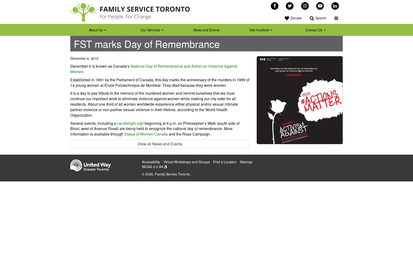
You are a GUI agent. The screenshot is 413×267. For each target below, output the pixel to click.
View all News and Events (160, 144)
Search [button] (320, 18)
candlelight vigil (130, 123)
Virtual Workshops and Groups (186, 161)
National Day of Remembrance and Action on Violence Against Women (153, 68)
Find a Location (225, 161)
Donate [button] (296, 18)
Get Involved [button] (260, 29)
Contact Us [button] (314, 29)
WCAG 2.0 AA (153, 166)
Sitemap (246, 161)
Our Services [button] (151, 29)
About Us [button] (96, 29)
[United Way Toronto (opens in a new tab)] (92, 166)
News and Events (206, 29)
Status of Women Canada (146, 134)
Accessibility (151, 161)
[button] (336, 18)
